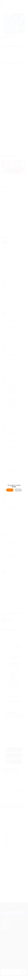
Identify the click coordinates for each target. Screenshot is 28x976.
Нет (18, 490)
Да (9, 490)
